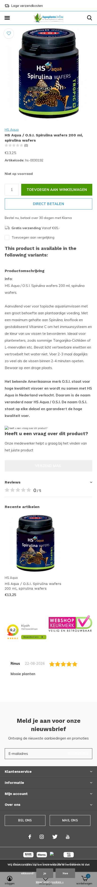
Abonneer (78, 753)
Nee (65, 873)
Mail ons (70, 820)
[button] (7, 18)
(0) (26, 145)
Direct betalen (48, 204)
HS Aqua (12, 129)
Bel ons (25, 820)
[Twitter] (54, 837)
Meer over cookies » (50, 882)
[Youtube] (67, 837)
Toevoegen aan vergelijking (33, 237)
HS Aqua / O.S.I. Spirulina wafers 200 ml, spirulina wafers (33, 586)
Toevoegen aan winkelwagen (57, 189)
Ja (44, 873)
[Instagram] (42, 837)
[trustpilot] (70, 623)
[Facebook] (29, 837)
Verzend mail (48, 465)
